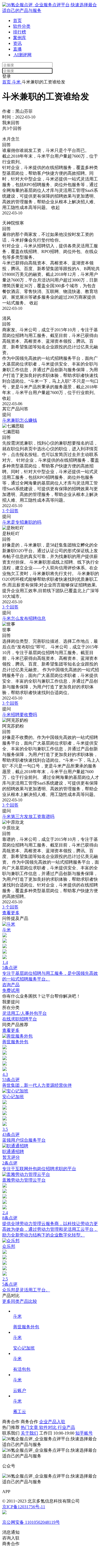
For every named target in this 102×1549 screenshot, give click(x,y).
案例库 (19, 37)
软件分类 (21, 26)
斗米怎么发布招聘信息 (24, 618)
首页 (17, 20)
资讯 (17, 43)
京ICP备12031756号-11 (23, 1506)
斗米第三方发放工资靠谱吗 (28, 816)
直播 (17, 49)
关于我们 (29, 1433)
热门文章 (30, 1427)
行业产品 (66, 1427)
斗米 (16, 82)
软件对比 (48, 1427)
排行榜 (19, 32)
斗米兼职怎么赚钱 (19, 420)
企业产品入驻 (52, 1421)
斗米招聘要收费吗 (19, 714)
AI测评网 (22, 54)
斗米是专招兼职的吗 (21, 522)
